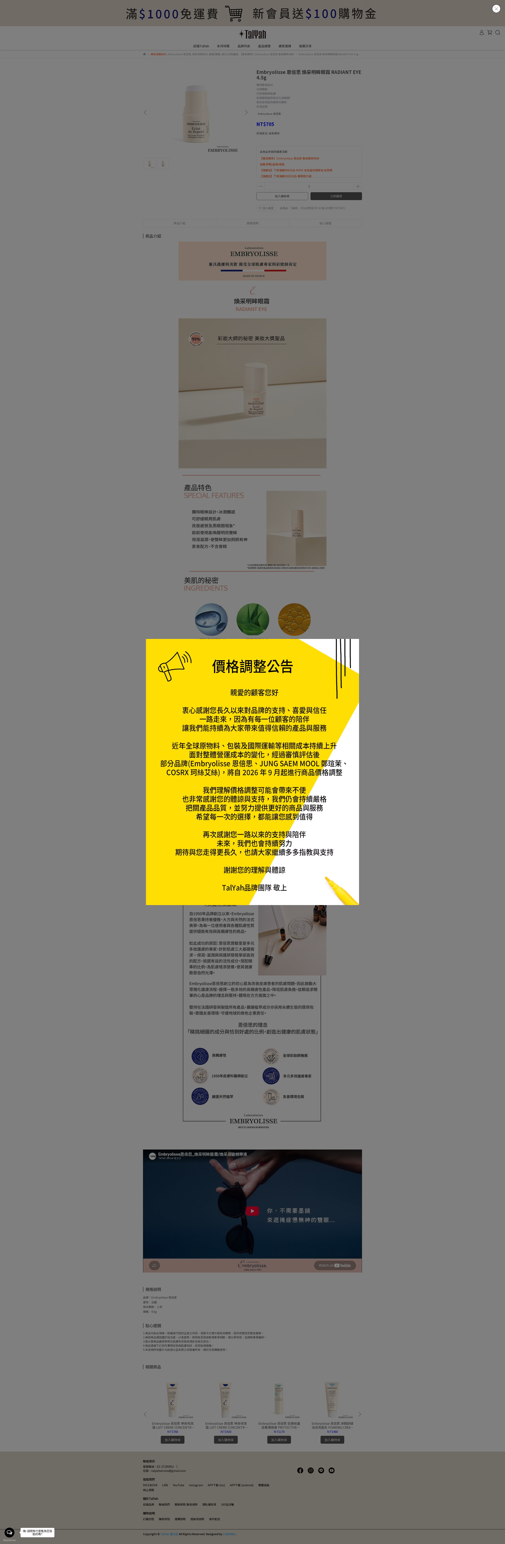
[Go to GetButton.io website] (9, 1540)
